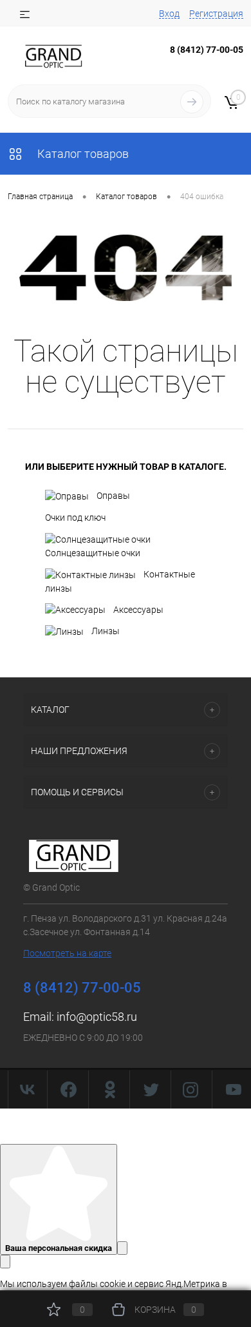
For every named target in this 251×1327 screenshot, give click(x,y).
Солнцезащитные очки (92, 553)
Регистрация (216, 13)
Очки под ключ (75, 517)
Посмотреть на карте (67, 953)
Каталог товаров (82, 153)
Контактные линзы (120, 581)
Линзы (105, 631)
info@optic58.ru (97, 1016)
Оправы (113, 495)
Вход (169, 13)
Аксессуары (138, 610)
